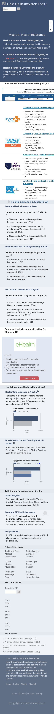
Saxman (8, 577)
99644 (7, 618)
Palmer (29, 564)
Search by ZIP (11, 588)
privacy (39, 693)
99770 (7, 626)
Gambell (30, 554)
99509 (7, 603)
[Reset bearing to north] (51, 30)
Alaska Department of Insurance (28, 524)
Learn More (29, 378)
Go (18, 8)
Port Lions (9, 572)
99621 (7, 606)
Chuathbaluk (10, 556)
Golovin (29, 556)
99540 (7, 615)
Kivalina (8, 564)
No (38, 99)
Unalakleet (31, 574)
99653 (7, 623)
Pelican (29, 567)
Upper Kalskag (32, 577)
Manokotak (10, 567)
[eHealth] (25, 345)
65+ (29, 99)
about (23, 693)
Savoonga (9, 574)
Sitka (28, 572)
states (14, 693)
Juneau (8, 561)
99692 (7, 629)
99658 (7, 600)
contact (30, 693)
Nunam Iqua (31, 561)
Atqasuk (8, 554)
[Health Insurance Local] (4, 4)
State (8, 96)
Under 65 (22, 99)
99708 (7, 612)
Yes (48, 99)
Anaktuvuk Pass (12, 551)
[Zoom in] (51, 22)
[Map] (27, 23)
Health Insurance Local (27, 4)
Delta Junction (32, 551)
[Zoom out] (51, 26)
